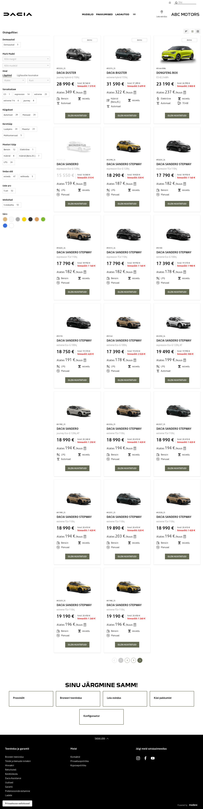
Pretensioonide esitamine (17, 791)
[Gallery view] (192, 31)
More (134, 14)
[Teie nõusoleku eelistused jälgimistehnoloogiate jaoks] (17, 803)
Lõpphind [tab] (7, 75)
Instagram (138, 758)
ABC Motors (185, 14)
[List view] (197, 31)
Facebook (145, 758)
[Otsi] (176, 2)
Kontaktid (75, 757)
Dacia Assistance (13, 778)
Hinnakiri (9, 765)
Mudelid (88, 14)
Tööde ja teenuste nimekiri (18, 761)
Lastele (8, 795)
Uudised (9, 782)
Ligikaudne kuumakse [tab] (27, 75)
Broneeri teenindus (14, 757)
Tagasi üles (100, 738)
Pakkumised (104, 14)
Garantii (9, 787)
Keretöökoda (11, 774)
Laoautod (122, 14)
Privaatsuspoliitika (79, 761)
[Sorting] (186, 31)
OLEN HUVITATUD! (77, 115)
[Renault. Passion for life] (18, 14)
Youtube (152, 758)
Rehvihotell (10, 770)
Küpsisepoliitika (78, 765)
